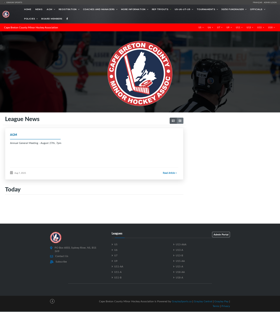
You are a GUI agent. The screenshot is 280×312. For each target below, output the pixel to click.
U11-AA (118, 266)
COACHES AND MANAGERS (99, 9)
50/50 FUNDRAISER (233, 9)
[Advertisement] (231, 146)
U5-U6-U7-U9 (182, 9)
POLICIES (29, 18)
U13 (249, 27)
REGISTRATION (68, 9)
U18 (270, 27)
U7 (219, 27)
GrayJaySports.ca (182, 301)
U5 (200, 27)
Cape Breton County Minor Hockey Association (31, 27)
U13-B (179, 255)
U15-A (179, 266)
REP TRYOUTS (160, 9)
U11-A (118, 272)
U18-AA (180, 272)
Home (27, 9)
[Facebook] (67, 18)
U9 (228, 27)
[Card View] (173, 121)
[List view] (180, 121)
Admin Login (270, 2)
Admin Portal (221, 234)
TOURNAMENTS (206, 9)
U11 (238, 27)
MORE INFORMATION (133, 9)
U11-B (118, 277)
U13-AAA (181, 244)
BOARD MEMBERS (51, 18)
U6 (209, 27)
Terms (216, 306)
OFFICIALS (256, 9)
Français (258, 2)
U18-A (179, 277)
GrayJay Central (203, 301)
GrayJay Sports (14, 2)
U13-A (179, 249)
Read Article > (170, 172)
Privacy (226, 306)
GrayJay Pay (221, 301)
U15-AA (180, 261)
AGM (49, 9)
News (38, 9)
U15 (259, 27)
